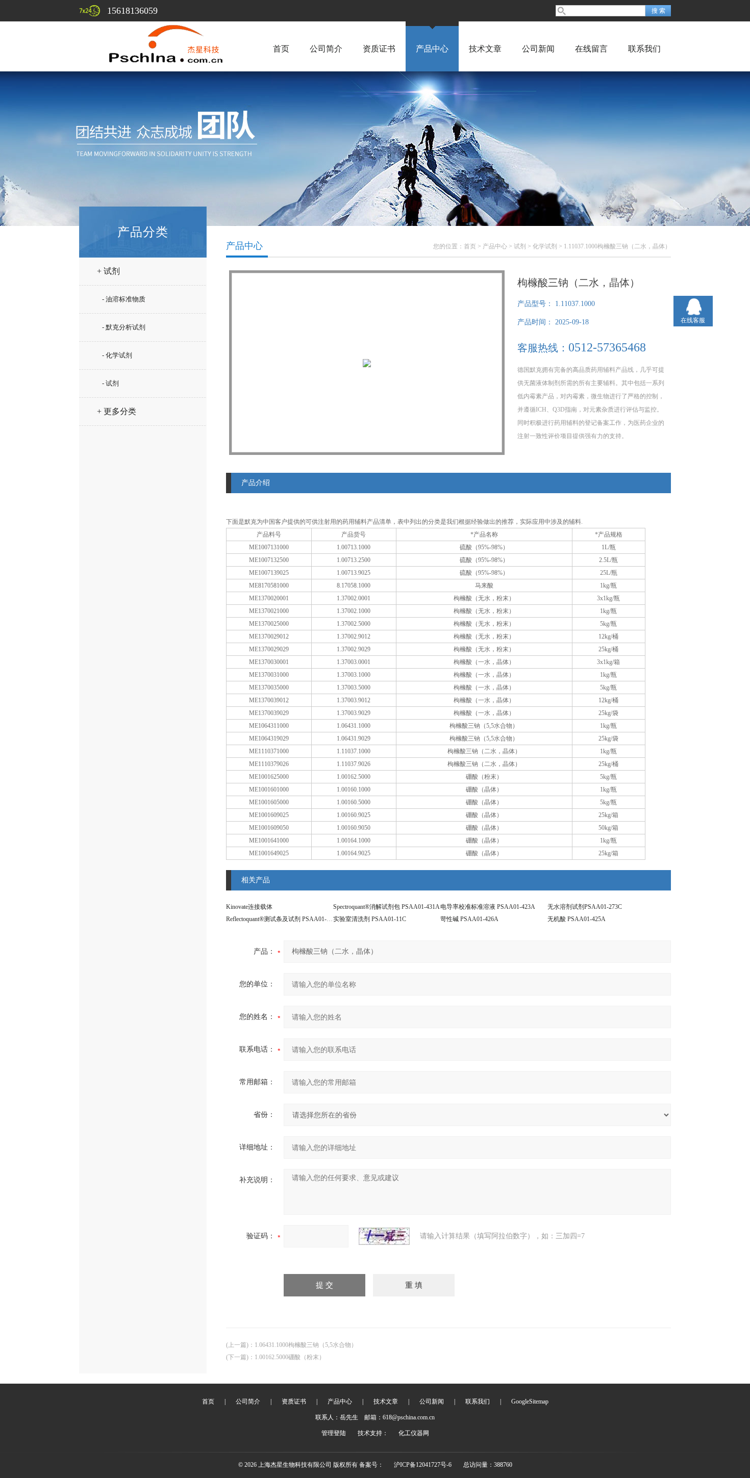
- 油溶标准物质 (123, 299)
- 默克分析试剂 (123, 327)
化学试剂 (545, 246)
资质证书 (379, 48)
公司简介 (326, 48)
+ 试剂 (108, 271)
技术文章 (485, 48)
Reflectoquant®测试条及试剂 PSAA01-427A (283, 919)
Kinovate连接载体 (249, 906)
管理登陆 (333, 1433)
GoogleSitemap (529, 1401)
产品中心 (432, 48)
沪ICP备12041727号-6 (423, 1464)
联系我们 (644, 48)
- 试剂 (110, 383)
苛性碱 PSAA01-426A (469, 919)
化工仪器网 (413, 1433)
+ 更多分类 (116, 411)
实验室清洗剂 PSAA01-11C (369, 919)
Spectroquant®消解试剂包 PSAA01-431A (386, 906)
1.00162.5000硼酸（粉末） (290, 1357)
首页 (281, 48)
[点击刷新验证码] (384, 1236)
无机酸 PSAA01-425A (576, 919)
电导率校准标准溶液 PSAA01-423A (487, 906)
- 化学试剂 (117, 355)
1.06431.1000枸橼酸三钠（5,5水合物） (306, 1344)
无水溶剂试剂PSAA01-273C (584, 906)
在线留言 (591, 48)
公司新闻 (538, 48)
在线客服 (693, 320)
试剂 (520, 246)
